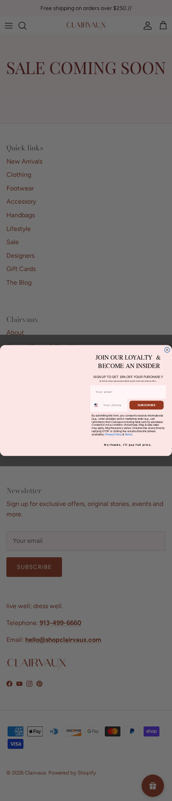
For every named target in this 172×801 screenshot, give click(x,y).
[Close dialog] (167, 349)
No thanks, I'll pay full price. (128, 445)
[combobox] (96, 405)
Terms (128, 434)
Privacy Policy (113, 434)
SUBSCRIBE (147, 405)
